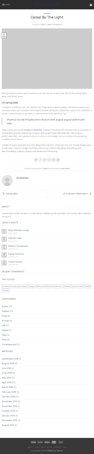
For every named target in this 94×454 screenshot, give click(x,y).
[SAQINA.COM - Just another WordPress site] (47, 4)
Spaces (5, 330)
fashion (39, 286)
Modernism (57, 286)
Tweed (80, 286)
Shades (67, 286)
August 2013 (8, 425)
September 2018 (10, 359)
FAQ (65, 447)
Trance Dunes (15, 262)
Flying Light (12, 194)
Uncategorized (9, 344)
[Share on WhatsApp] (36, 160)
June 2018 (7, 373)
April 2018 (7, 382)
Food (4, 316)
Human (5, 321)
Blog (49, 447)
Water (88, 286)
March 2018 (7, 387)
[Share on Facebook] (40, 160)
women (6, 290)
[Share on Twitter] (45, 160)
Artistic (5, 306)
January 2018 (8, 396)
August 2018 (8, 363)
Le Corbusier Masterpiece (75, 194)
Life (3, 325)
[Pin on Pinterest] (54, 160)
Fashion (47, 14)
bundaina (57, 24)
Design (31, 286)
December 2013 (9, 420)
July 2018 (6, 368)
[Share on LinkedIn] (58, 160)
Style (4, 335)
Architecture (7, 286)
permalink (65, 168)
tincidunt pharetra (33, 130)
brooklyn (22, 286)
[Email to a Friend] (49, 160)
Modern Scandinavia (18, 246)
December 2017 (9, 401)
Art (16, 286)
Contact (58, 447)
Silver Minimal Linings (18, 230)
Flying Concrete (16, 254)
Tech (4, 339)
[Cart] (91, 4)
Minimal (47, 286)
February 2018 (9, 392)
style (74, 286)
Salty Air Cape (15, 238)
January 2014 (8, 416)
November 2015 (9, 406)
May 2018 (6, 378)
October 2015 (8, 411)
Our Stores (40, 447)
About (30, 447)
